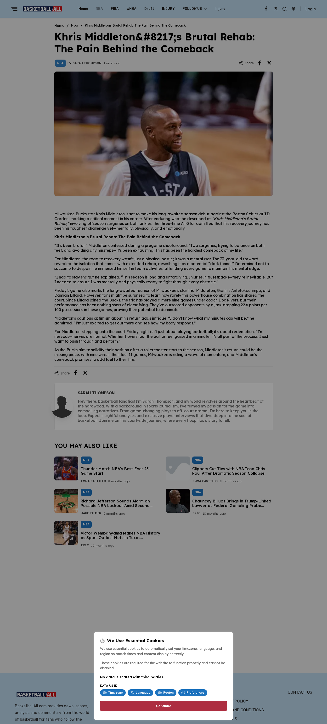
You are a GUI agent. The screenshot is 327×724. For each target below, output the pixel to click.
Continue (163, 706)
